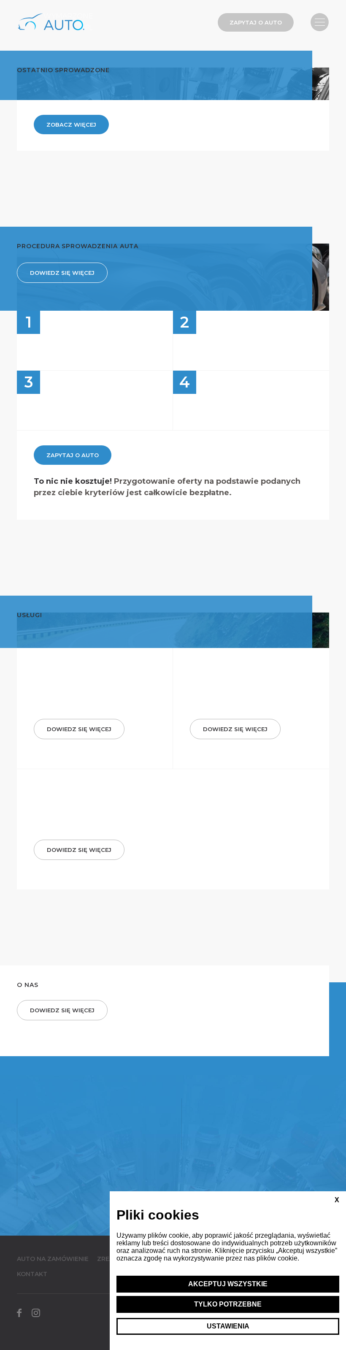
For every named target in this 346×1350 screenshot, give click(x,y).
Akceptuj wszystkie (228, 1284)
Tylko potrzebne (228, 1304)
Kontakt (32, 1274)
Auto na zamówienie (53, 1259)
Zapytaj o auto (256, 22)
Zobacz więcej (71, 124)
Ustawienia (228, 1326)
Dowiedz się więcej (62, 272)
